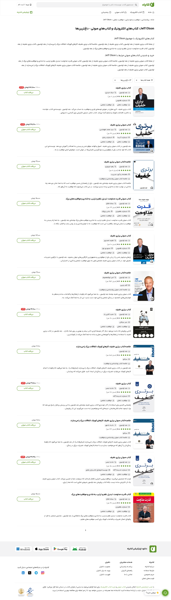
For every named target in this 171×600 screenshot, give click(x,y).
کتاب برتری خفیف (123, 88)
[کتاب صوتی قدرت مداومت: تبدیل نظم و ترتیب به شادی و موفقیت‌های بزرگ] (143, 212)
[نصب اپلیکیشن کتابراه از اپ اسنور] (42, 549)
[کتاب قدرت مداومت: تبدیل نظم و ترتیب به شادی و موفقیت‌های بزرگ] (143, 508)
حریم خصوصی (149, 574)
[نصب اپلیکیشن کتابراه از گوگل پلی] (60, 549)
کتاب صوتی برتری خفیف (120, 125)
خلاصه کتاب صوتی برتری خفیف (117, 162)
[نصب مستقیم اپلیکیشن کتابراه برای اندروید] (79, 549)
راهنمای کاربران (126, 570)
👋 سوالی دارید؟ (152, 593)
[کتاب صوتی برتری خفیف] (143, 138)
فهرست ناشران (105, 574)
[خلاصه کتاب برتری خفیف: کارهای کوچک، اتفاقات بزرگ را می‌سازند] (143, 360)
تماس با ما (128, 574)
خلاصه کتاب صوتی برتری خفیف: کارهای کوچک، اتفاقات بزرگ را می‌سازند (100, 420)
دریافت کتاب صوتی (28, 129)
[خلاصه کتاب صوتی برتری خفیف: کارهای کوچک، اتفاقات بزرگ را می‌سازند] (143, 434)
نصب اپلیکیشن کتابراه (144, 587)
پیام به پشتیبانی (126, 566)
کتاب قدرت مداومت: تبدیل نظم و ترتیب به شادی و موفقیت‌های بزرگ (101, 494)
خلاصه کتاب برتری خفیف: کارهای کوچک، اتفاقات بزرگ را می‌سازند (103, 346)
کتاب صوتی (121, 587)
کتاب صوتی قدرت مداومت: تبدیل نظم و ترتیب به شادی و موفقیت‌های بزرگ (98, 199)
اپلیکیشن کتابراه (23, 12)
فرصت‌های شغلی (148, 578)
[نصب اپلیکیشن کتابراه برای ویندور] (23, 549)
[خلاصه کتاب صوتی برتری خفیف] (143, 175)
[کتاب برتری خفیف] (143, 101)
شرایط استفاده (149, 570)
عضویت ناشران (104, 566)
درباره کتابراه (149, 566)
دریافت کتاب (28, 92)
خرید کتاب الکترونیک (107, 587)
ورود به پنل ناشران (103, 570)
